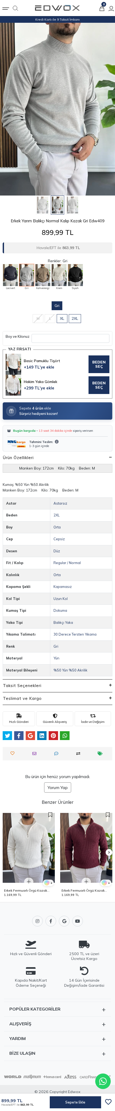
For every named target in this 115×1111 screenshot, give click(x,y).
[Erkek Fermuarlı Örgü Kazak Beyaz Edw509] (29, 848)
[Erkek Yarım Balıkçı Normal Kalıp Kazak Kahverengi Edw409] (43, 275)
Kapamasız (62, 586)
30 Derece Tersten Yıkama (75, 634)
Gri (57, 305)
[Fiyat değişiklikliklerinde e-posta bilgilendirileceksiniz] (101, 753)
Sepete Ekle (75, 1102)
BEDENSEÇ (99, 364)
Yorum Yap (58, 787)
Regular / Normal (67, 563)
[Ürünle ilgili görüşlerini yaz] (57, 753)
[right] (109, 853)
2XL (75, 318)
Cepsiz (59, 539)
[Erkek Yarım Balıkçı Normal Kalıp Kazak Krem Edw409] (59, 275)
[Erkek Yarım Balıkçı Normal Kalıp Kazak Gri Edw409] (26, 275)
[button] (8, 109)
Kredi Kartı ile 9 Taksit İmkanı (57, 19)
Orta (57, 527)
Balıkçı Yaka (63, 622)
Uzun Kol (60, 598)
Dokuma (60, 610)
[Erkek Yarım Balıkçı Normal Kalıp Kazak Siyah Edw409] (75, 275)
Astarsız (60, 503)
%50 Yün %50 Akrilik (70, 670)
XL (62, 318)
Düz (56, 551)
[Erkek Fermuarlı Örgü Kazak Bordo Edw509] (86, 848)
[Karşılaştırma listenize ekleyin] (79, 753)
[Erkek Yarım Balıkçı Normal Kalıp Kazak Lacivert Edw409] (10, 275)
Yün (56, 658)
